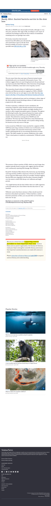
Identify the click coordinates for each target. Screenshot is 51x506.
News (4, 16)
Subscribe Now (35, 10)
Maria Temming (9, 336)
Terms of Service (41, 496)
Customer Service (4, 469)
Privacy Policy (26, 73)
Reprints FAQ (28, 202)
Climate (8, 389)
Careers (2, 490)
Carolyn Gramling (10, 393)
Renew (2, 466)
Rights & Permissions (5, 478)
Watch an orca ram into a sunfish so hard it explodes (19, 335)
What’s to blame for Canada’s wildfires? (16, 391)
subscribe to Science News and (24, 255)
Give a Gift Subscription (5, 467)
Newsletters (3, 477)
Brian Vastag (10, 24)
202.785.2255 (47, 495)
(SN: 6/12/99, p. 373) (20, 46)
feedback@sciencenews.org (15, 202)
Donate (2, 488)
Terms (22, 73)
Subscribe (3, 464)
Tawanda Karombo (10, 364)
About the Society (4, 485)
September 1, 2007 (22, 208)
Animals (8, 333)
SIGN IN (46, 13)
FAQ (2, 475)
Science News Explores (6, 458)
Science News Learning (6, 460)
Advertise (3, 480)
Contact (2, 481)
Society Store (3, 487)
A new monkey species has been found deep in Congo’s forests (21, 363)
